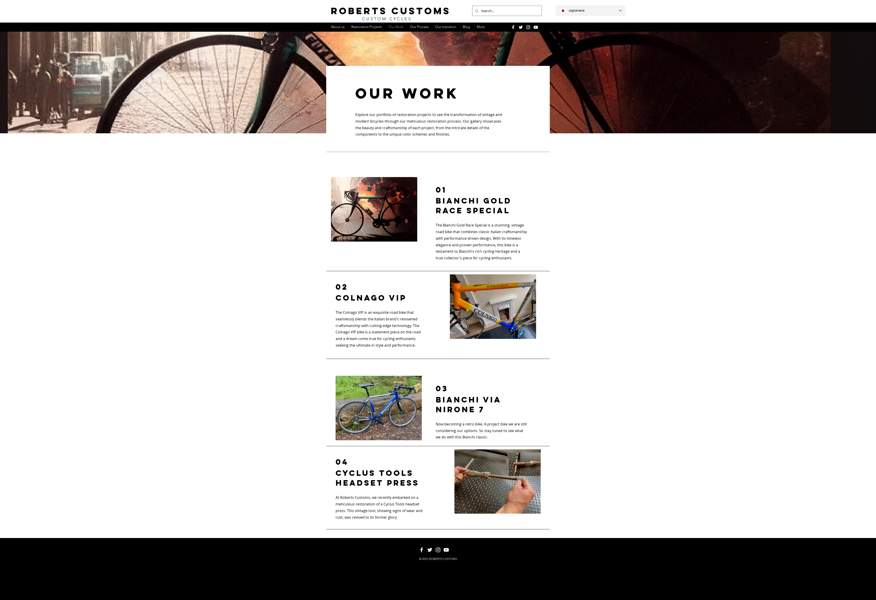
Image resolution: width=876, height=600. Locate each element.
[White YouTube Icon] (535, 27)
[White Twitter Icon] (520, 27)
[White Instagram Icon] (528, 27)
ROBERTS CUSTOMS (391, 11)
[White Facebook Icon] (513, 27)
